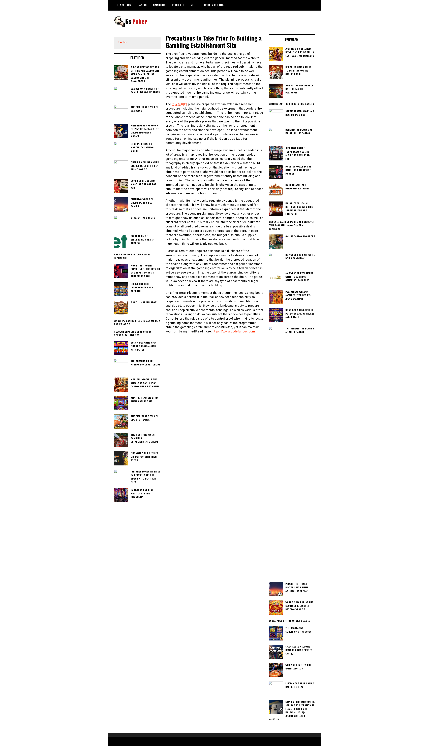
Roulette (178, 5)
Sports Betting (213, 5)
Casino (142, 5)
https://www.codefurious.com (233, 331)
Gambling (159, 5)
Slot (194, 5)
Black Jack (124, 5)
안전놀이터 (179, 104)
